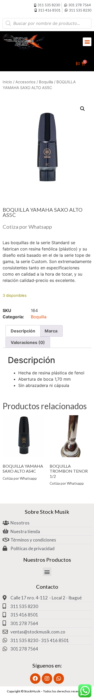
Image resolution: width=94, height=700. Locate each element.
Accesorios (25, 82)
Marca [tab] (51, 330)
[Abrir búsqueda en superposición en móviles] (47, 23)
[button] (87, 41)
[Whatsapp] (59, 678)
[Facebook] (35, 678)
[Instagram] (47, 678)
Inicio (7, 82)
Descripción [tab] (23, 330)
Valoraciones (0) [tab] (28, 342)
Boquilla (46, 82)
